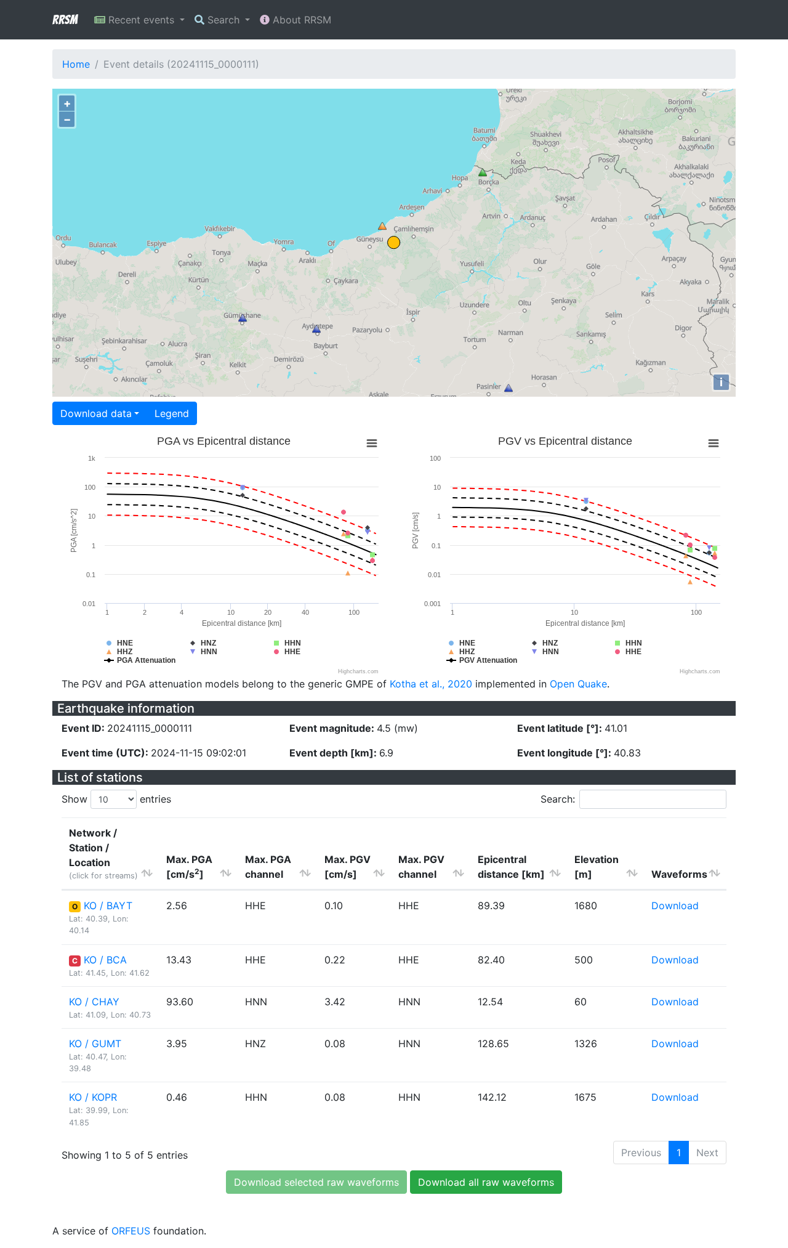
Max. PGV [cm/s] (347, 866)
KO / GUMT (95, 1043)
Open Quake (578, 684)
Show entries (116, 799)
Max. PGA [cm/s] (189, 866)
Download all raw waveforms (486, 1182)
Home (76, 64)
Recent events (141, 20)
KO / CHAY (94, 1001)
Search (223, 20)
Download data (96, 413)
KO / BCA (105, 960)
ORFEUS (130, 1231)
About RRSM (300, 20)
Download (675, 905)
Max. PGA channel (268, 866)
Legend (172, 413)
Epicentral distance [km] (511, 866)
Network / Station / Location (103, 853)
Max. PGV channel (421, 866)
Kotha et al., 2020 (431, 684)
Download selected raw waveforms (316, 1182)
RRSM (64, 19)
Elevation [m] (596, 866)
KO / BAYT (108, 905)
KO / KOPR (93, 1097)
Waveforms (679, 874)
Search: (558, 799)
